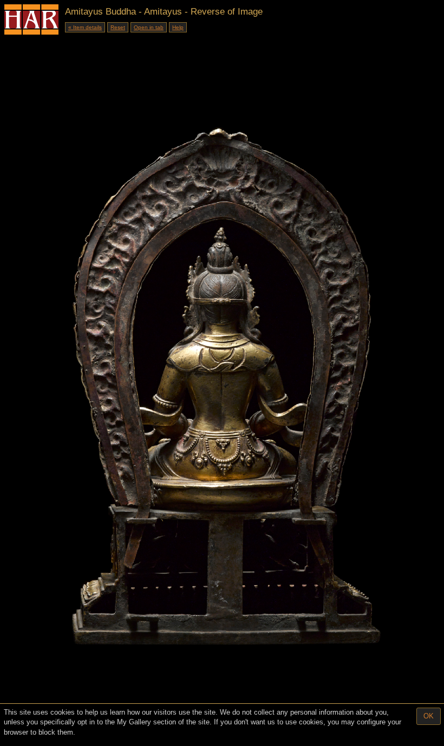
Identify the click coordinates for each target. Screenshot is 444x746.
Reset (117, 27)
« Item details (85, 27)
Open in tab (149, 27)
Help (178, 27)
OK (428, 716)
